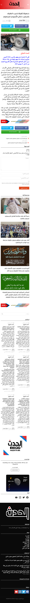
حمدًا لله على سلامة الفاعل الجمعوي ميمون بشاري (17, 217)
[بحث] (1, 4)
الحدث (27, 537)
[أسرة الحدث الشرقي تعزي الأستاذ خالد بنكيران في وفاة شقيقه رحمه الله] (15, 256)
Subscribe (15, 470)
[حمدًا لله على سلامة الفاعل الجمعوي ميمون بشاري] (15, 206)
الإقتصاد (27, 540)
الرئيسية (27, 536)
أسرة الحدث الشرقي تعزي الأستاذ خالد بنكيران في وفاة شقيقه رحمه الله (16, 269)
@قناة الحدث (15, 467)
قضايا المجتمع (26, 542)
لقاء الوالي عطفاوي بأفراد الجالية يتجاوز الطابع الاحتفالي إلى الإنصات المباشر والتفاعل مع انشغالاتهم (8, 401)
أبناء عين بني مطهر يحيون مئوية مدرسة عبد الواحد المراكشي (16, 241)
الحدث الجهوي (26, 324)
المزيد (19, 346)
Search (2, 314)
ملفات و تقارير (26, 546)
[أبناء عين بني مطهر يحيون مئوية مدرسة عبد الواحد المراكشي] (15, 230)
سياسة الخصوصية (10, 601)
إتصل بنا (16, 601)
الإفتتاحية (27, 545)
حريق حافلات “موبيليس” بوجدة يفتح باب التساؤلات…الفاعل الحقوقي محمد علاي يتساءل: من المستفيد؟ (23, 401)
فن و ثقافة (26, 543)
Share (27, 35)
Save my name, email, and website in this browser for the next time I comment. (15, 184)
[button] (8, 487)
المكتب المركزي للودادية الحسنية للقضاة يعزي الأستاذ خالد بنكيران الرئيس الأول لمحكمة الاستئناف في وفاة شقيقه (15, 294)
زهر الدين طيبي (25, 548)
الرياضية (27, 539)
